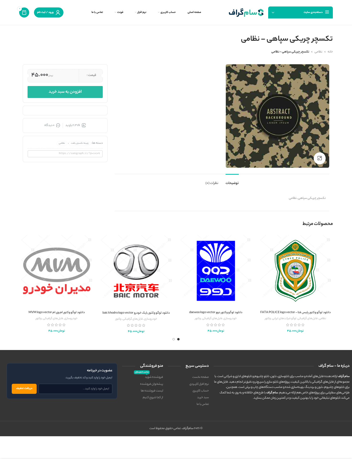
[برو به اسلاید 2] (173, 339)
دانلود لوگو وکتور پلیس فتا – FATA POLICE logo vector (295, 312)
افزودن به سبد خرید (65, 92)
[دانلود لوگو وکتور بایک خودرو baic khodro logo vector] (136, 271)
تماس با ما (203, 404)
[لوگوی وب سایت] (246, 12)
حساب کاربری (201, 390)
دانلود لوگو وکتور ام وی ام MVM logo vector (56, 312)
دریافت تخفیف (24, 388)
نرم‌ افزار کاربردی (199, 384)
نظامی (318, 51)
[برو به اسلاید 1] (178, 339)
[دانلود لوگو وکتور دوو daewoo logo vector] (215, 271)
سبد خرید (203, 397)
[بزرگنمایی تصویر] (320, 158)
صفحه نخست (200, 377)
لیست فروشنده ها (152, 390)
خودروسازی (230, 318)
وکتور (268, 318)
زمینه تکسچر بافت (79, 143)
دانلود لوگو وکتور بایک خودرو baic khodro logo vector (136, 313)
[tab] (232, 181)
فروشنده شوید (149, 377)
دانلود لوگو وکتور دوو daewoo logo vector (215, 312)
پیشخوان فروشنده (151, 384)
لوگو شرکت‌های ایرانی (284, 318)
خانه (330, 51)
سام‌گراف (187, 428)
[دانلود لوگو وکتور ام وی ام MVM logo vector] (56, 271)
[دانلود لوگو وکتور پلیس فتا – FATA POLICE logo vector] (295, 271)
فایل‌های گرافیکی (307, 318)
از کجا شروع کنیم (153, 397)
